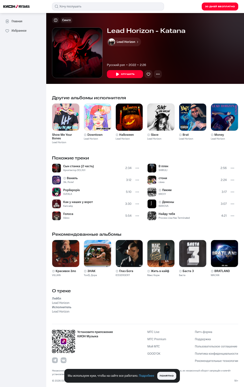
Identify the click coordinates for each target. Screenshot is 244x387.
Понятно (167, 375)
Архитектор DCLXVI (74, 170)
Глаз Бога (126, 271)
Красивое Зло (66, 271)
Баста (182, 275)
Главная (17, 21)
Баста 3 (188, 271)
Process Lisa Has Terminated (174, 218)
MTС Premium (156, 339)
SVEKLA (67, 194)
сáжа (161, 182)
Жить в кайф (160, 271)
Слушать (128, 74)
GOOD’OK (153, 354)
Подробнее (146, 376)
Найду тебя (167, 214)
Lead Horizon (59, 142)
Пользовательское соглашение (216, 346)
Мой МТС (153, 346)
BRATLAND (222, 271)
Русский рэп (116, 65)
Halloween (126, 135)
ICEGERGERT (123, 275)
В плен (163, 166)
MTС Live (153, 332)
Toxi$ (87, 275)
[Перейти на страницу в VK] (63, 360)
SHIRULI (163, 170)
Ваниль (72, 178)
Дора (94, 275)
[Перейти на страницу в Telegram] (55, 360)
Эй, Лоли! (68, 182)
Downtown (95, 135)
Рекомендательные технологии (216, 361)
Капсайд (68, 206)
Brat (186, 135)
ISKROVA (164, 206)
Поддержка (203, 339)
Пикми (167, 190)
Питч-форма (203, 332)
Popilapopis (71, 190)
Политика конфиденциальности (216, 354)
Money (219, 135)
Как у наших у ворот (78, 202)
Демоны (168, 202)
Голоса (68, 214)
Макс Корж (153, 275)
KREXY (162, 194)
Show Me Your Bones (62, 136)
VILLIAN (56, 275)
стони (163, 178)
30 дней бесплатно (220, 6)
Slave (154, 135)
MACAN (215, 275)
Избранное (19, 31)
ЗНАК (91, 271)
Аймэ (66, 218)
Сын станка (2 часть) (78, 166)
